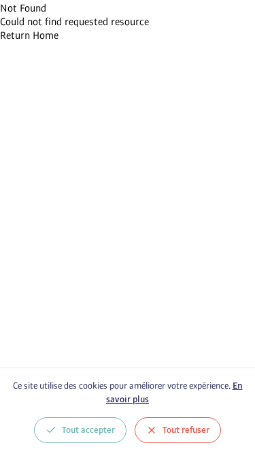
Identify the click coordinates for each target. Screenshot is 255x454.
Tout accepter (88, 430)
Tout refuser (186, 430)
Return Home (29, 35)
